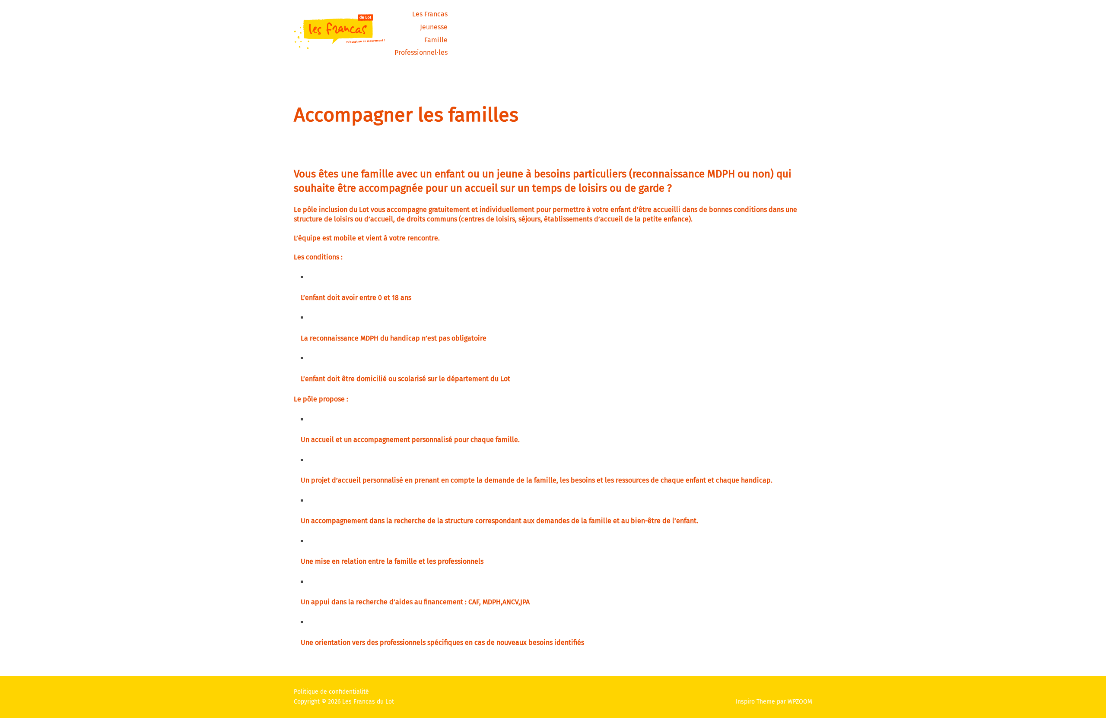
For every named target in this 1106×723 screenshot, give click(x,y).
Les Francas (430, 14)
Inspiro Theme (755, 701)
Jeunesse (434, 27)
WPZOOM (800, 701)
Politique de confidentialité (331, 691)
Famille (436, 40)
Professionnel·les (421, 52)
